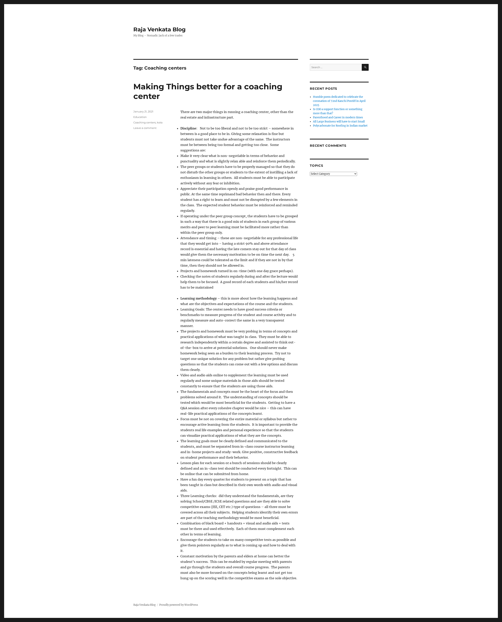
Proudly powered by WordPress (178, 605)
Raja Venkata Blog (159, 29)
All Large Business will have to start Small (339, 121)
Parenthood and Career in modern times (338, 117)
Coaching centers (144, 122)
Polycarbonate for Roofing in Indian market (340, 125)
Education (140, 117)
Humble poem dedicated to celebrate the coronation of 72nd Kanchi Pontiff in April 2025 (339, 101)
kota (160, 122)
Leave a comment (144, 127)
